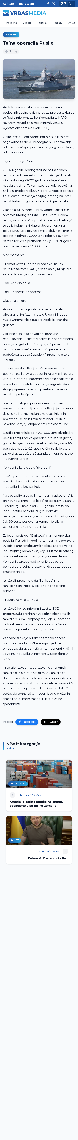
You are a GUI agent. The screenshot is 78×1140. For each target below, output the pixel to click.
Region (57, 23)
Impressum (26, 3)
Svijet (71, 23)
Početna (11, 23)
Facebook (29, 721)
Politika (42, 23)
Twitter (53, 721)
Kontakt (8, 3)
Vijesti (27, 23)
